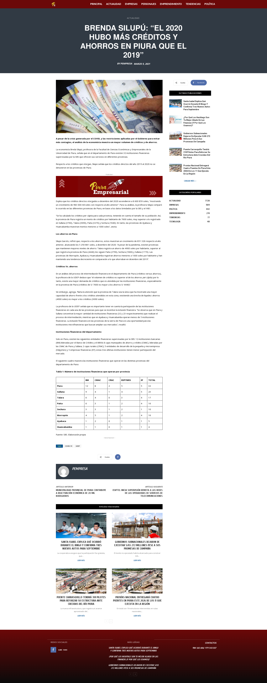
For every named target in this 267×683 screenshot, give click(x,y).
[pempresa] (63, 471)
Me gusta (97, 650)
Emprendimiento (171, 4)
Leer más (81, 560)
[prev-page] (106, 621)
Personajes (148, 4)
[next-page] (111, 621)
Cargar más (189, 181)
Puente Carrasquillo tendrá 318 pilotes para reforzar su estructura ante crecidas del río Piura (81, 601)
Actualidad (113, 4)
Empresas (131, 4)
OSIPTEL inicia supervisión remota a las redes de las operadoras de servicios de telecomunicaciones (138, 493)
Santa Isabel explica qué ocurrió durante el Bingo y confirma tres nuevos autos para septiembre (81, 545)
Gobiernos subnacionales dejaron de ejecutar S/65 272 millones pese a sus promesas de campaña (137, 545)
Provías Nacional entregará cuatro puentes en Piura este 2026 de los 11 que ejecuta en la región (137, 601)
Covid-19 (68, 446)
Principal (96, 4)
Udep (78, 446)
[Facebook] (118, 457)
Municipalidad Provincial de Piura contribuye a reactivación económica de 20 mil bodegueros (81, 493)
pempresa (126, 63)
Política (209, 4)
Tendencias (193, 4)
